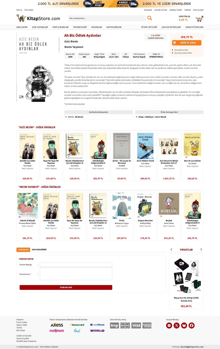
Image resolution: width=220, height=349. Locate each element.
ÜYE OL (19, 10)
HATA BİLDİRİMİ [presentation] (39, 249)
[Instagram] (169, 328)
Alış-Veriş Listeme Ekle (183, 53)
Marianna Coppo (122, 223)
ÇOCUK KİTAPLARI (171, 27)
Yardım (19, 327)
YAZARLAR (96, 27)
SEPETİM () (184, 16)
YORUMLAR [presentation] (23, 249)
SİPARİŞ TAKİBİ (175, 10)
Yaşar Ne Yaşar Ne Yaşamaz (51, 162)
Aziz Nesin (27, 165)
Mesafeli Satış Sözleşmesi (26, 341)
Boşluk (169, 220)
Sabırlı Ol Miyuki (27, 220)
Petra (121, 220)
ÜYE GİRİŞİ (29, 10)
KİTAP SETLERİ (149, 27)
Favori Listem (21, 322)
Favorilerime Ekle (181, 50)
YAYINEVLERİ (80, 27)
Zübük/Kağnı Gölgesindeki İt (98, 162)
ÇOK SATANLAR (40, 27)
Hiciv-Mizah (160, 117)
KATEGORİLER (114, 27)
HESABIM (148, 10)
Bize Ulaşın (20, 330)
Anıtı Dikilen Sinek (145, 161)
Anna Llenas (169, 223)
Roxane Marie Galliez (27, 223)
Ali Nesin (79, 117)
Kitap (141, 117)
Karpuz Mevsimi (145, 220)
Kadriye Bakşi (145, 223)
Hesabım (19, 319)
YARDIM (187, 10)
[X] (177, 328)
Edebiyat (149, 117)
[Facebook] (192, 328)
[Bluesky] (184, 328)
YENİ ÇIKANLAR (60, 27)
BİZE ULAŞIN (198, 10)
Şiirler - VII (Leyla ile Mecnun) (122, 162)
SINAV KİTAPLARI (194, 27)
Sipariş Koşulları (22, 338)
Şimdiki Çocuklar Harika (27, 162)
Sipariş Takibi (21, 325)
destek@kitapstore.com (192, 347)
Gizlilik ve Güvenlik (23, 335)
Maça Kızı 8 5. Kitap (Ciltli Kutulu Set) (186, 299)
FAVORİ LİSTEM (160, 10)
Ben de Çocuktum (192, 161)
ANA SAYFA (22, 27)
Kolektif (122, 165)
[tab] (23, 250)
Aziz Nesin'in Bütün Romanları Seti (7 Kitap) (169, 163)
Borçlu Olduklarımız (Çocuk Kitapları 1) (75, 162)
